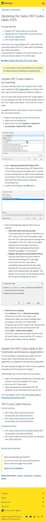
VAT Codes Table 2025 (14, 413)
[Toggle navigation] (43, 3)
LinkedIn (37, 476)
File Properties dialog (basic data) (22, 277)
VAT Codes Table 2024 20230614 (19, 431)
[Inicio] (8, 3)
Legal (3, 517)
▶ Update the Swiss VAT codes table (19, 60)
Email (3, 478)
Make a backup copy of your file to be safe (22, 118)
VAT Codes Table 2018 (14, 436)
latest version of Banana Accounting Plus (23, 71)
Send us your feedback (13, 468)
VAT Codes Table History (15, 40)
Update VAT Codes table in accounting (21, 31)
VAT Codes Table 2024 (14, 418)
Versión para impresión (10, 448)
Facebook (28, 476)
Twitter (20, 476)
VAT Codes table (22, 89)
